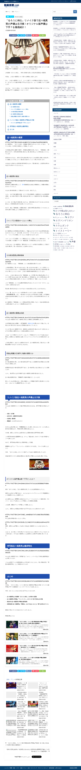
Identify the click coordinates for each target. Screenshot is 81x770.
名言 (56, 241)
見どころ (72, 248)
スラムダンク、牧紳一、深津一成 (60, 228)
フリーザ (65, 233)
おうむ (61, 208)
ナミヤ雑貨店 (58, 233)
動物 (72, 239)
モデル (68, 235)
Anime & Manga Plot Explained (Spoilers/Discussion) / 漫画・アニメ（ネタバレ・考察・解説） (64, 134)
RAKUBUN (69, 206)
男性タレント (57, 168)
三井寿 (71, 237)
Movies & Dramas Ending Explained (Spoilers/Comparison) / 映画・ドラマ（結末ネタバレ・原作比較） (65, 119)
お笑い (55, 182)
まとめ (11, 129)
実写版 (57, 244)
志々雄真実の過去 (15, 106)
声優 (73, 242)
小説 (55, 157)
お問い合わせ (73, 1)
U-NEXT (56, 208)
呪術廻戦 (61, 241)
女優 (55, 164)
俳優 (55, 161)
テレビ (55, 175)
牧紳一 (59, 248)
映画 (55, 146)
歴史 (55, 189)
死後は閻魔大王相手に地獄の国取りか (20, 116)
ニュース (56, 113)
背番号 (63, 248)
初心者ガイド (66, 239)
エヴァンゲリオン (64, 220)
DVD (55, 206)
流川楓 (67, 246)
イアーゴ (62, 217)
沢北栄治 (62, 246)
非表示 (21, 100)
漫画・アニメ (10, 16)
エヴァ (70, 217)
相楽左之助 (31, 323)
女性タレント (57, 171)
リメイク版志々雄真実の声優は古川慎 (21, 120)
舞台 (68, 248)
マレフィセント (60, 235)
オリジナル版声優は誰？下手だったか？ (20, 122)
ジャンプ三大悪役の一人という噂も (19, 109)
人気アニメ (56, 239)
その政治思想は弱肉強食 (16, 111)
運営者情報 (51, 768)
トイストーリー (64, 231)
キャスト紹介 (57, 223)
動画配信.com (57, 139)
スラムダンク (62, 225)
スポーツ (56, 179)
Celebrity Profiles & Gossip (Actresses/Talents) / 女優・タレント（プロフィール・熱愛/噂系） (65, 127)
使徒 (61, 239)
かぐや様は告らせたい (65, 211)
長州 (23, 184)
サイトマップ (54, 1)
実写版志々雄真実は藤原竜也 (18, 126)
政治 (55, 186)
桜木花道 (57, 246)
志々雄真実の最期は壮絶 (16, 114)
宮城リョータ (63, 244)
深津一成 (72, 246)
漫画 (55, 248)
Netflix (60, 206)
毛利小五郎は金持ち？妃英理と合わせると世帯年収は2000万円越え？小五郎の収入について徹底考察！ (28, 750)
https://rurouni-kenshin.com (14, 64)
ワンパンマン (65, 237)
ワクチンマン (57, 237)
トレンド (56, 193)
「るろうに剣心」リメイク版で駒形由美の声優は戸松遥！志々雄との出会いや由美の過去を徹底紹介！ (27, 744)
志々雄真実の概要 (14, 104)
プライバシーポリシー (64, 1)
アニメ (57, 217)
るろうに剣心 (19, 16)
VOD (55, 143)
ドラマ (55, 150)
